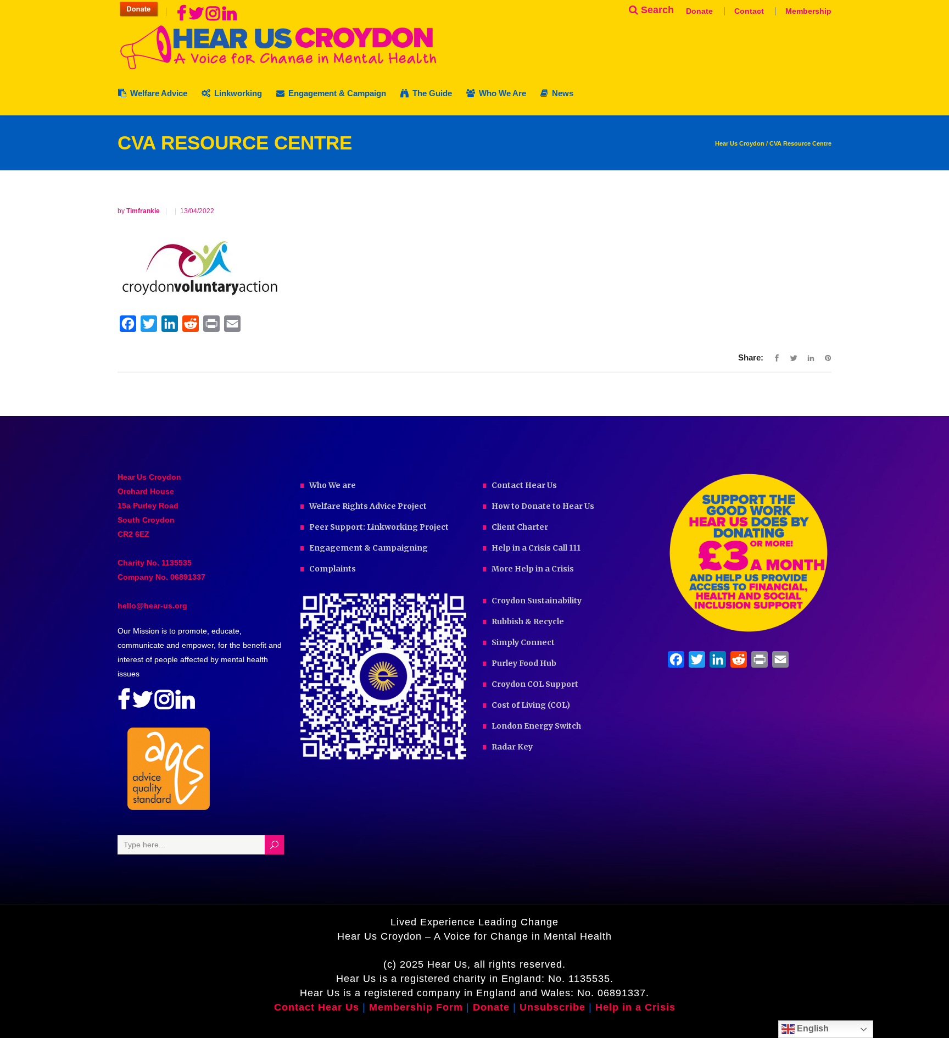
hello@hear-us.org (152, 605)
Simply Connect (523, 642)
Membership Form (416, 1007)
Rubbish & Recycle (528, 621)
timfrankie (143, 211)
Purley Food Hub (524, 663)
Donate (699, 11)
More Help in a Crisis (533, 569)
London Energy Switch (536, 726)
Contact (749, 11)
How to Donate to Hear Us (543, 506)
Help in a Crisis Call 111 (536, 548)
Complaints (332, 569)
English (812, 1028)
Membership (808, 11)
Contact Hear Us (524, 485)
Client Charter (520, 527)
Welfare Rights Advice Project (368, 506)
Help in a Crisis (635, 1007)
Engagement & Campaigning (368, 548)
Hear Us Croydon (739, 144)
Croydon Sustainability (537, 601)
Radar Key (512, 747)
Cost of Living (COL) (531, 705)
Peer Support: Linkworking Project (379, 527)
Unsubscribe (552, 1007)
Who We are (332, 485)
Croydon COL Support (535, 684)
